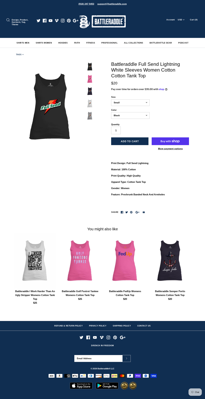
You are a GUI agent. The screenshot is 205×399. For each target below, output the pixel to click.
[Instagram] (63, 20)
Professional (109, 43)
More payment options (170, 148)
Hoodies (63, 43)
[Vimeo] (56, 20)
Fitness (90, 43)
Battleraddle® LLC (106, 369)
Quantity (115, 124)
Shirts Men (22, 43)
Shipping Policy (122, 326)
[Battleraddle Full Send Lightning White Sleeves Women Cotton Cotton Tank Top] (50, 106)
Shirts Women (44, 43)
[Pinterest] (69, 20)
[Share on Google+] (137, 212)
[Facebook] (44, 20)
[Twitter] (38, 20)
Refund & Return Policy (68, 326)
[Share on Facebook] (122, 212)
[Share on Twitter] (126, 212)
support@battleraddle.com (112, 4)
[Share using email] (144, 212)
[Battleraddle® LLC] (102, 10)
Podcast (183, 43)
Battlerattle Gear (161, 43)
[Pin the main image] (131, 212)
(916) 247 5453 (86, 4)
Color (114, 110)
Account (170, 20)
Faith (77, 43)
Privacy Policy (97, 326)
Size (113, 97)
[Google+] (75, 20)
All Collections (133, 43)
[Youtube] (50, 20)
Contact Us (144, 326)
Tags (20, 54)
